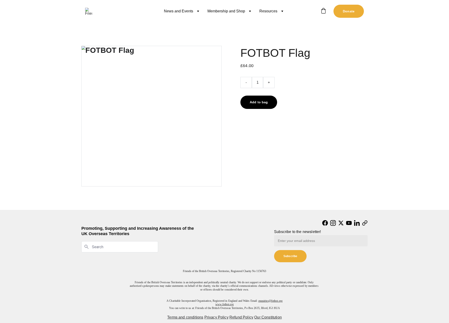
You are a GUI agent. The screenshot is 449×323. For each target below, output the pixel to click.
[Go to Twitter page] (341, 223)
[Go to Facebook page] (325, 223)
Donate (349, 11)
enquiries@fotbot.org (270, 300)
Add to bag (259, 102)
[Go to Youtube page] (349, 223)
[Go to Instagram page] (333, 223)
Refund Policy (241, 317)
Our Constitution (268, 317)
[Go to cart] (323, 11)
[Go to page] (365, 223)
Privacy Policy (216, 317)
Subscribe (290, 256)
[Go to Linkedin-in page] (357, 223)
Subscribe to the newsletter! (297, 232)
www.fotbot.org (224, 304)
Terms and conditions (185, 317)
